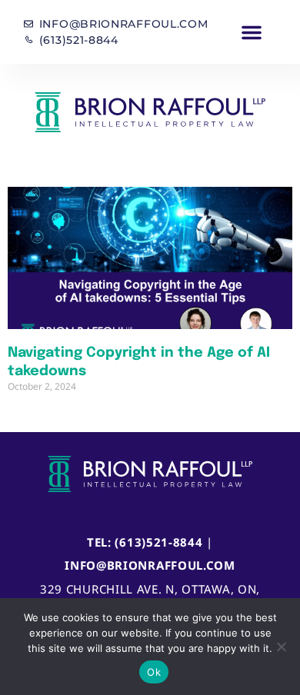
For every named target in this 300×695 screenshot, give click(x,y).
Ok (154, 672)
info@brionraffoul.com (150, 565)
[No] (280, 646)
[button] (252, 32)
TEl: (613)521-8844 (145, 542)
